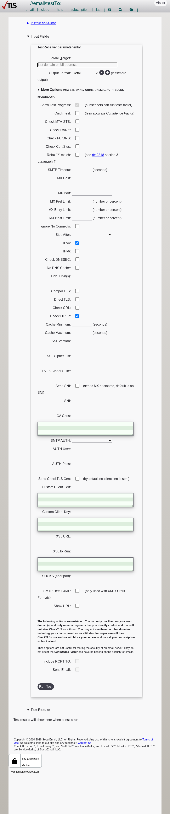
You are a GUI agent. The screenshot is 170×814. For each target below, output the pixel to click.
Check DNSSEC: (58, 259)
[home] (9, 8)
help (60, 9)
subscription (80, 9)
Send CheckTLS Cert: (54, 479)
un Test (45, 686)
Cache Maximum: (58, 332)
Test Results (40, 710)
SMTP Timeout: (59, 170)
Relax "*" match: (59, 155)
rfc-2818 (98, 155)
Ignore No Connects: (55, 226)
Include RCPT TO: (57, 661)
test (54, 3)
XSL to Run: (62, 551)
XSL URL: (63, 536)
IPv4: (67, 243)
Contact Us (84, 742)
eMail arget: (61, 58)
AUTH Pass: (61, 464)
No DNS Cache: (59, 268)
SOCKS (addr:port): (56, 576)
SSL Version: (61, 341)
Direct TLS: (62, 299)
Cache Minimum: (58, 324)
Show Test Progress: (55, 105)
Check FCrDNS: (59, 138)
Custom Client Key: (56, 512)
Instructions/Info (43, 23)
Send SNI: (63, 386)
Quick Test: (63, 113)
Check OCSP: (60, 316)
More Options (81, 93)
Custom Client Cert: (56, 487)
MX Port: (64, 193)
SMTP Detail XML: (57, 591)
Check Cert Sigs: (58, 146)
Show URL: (62, 606)
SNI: (67, 401)
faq (98, 9)
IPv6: (67, 251)
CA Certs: (64, 416)
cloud (45, 9)
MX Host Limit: (60, 218)
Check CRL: (62, 308)
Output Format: (60, 73)
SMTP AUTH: (61, 440)
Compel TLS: (61, 291)
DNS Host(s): (61, 276)
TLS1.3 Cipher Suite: (55, 371)
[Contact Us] (110, 9)
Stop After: (63, 234)
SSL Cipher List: (59, 356)
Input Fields (40, 36)
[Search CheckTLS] (120, 9)
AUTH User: (62, 449)
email (39, 3)
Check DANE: (60, 130)
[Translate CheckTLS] (131, 9)
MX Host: (64, 178)
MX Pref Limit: (60, 201)
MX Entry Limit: (60, 209)
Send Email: (62, 669)
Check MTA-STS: (58, 121)
